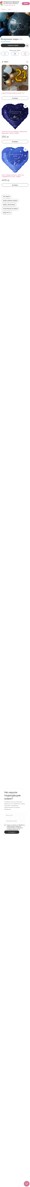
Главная (4, 9)
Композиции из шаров (10, 208)
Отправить (11, 832)
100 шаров (6, 196)
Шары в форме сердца (10, 200)
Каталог (9, 9)
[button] (13, 45)
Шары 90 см (7, 212)
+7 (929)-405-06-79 (9, 5)
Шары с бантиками (9, 204)
